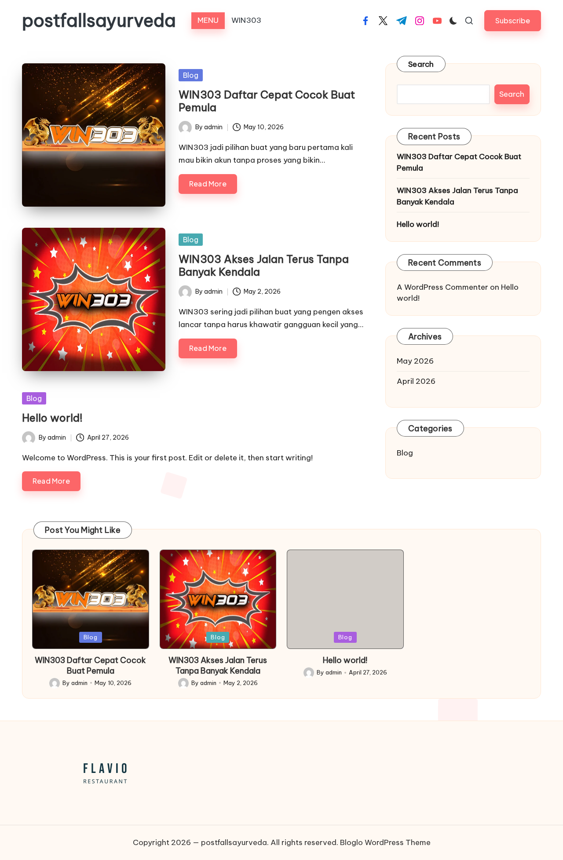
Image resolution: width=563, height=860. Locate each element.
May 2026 (415, 361)
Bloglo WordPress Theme (385, 842)
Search (421, 64)
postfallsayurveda (99, 20)
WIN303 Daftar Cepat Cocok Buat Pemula (267, 101)
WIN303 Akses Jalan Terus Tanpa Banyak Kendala (264, 265)
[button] (512, 20)
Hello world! (52, 417)
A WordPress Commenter (442, 287)
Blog (190, 75)
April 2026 (416, 381)
